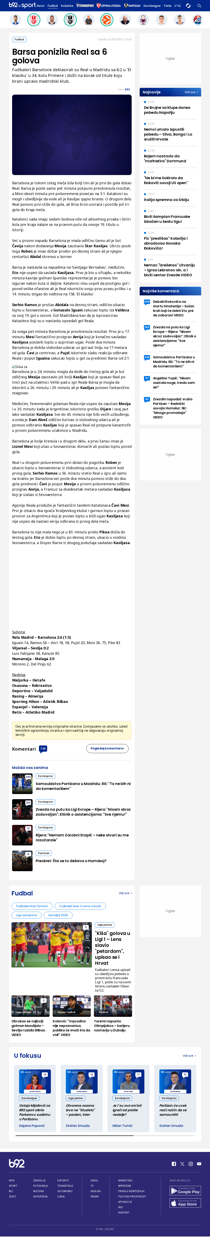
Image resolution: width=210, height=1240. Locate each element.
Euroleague (152, 6)
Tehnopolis (65, 1186)
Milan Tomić (123, 1126)
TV (92, 1186)
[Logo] (22, 5)
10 (185, 1074)
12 (28, 828)
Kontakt (124, 1212)
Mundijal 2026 (58, 915)
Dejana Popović (32, 1126)
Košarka (67, 6)
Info (12, 1180)
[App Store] (185, 1203)
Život (12, 1196)
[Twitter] (182, 1164)
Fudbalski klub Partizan (32, 906)
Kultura (38, 1191)
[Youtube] (199, 1164)
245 (28, 777)
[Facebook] (174, 1164)
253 (28, 802)
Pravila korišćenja (131, 1191)
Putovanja (40, 1186)
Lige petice (104, 925)
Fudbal (53, 6)
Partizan (43, 853)
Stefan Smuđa (78, 1126)
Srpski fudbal (66, 1012)
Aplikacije (125, 1202)
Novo (41, 6)
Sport (13, 1186)
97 (147, 378)
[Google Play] (185, 1191)
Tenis (167, 6)
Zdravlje (39, 1180)
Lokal (61, 1196)
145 (43, 748)
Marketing (125, 1180)
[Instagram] (191, 1164)
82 (146, 399)
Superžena (40, 1196)
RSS (120, 1207)
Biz (11, 1191)
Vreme (95, 1196)
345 (147, 301)
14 (44, 1074)
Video (94, 1180)
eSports (62, 1180)
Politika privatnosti (132, 1196)
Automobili (64, 1191)
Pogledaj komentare (107, 748)
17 (138, 1074)
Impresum (124, 1186)
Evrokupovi (45, 776)
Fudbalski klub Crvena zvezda (80, 906)
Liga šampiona (26, 915)
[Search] (199, 5)
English (96, 1191)
